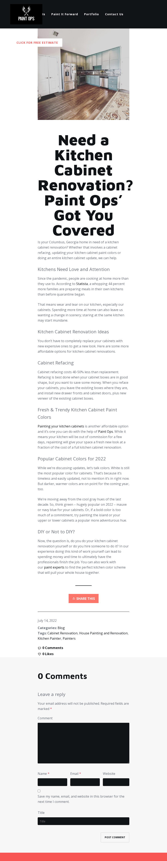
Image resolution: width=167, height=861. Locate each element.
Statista (82, 284)
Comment (45, 718)
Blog (61, 628)
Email (74, 773)
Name (42, 773)
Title (41, 812)
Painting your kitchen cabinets (61, 426)
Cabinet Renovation (62, 633)
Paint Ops (105, 431)
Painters (69, 638)
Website (109, 773)
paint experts (54, 567)
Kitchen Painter (49, 638)
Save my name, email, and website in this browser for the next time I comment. (81, 799)
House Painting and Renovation (103, 633)
